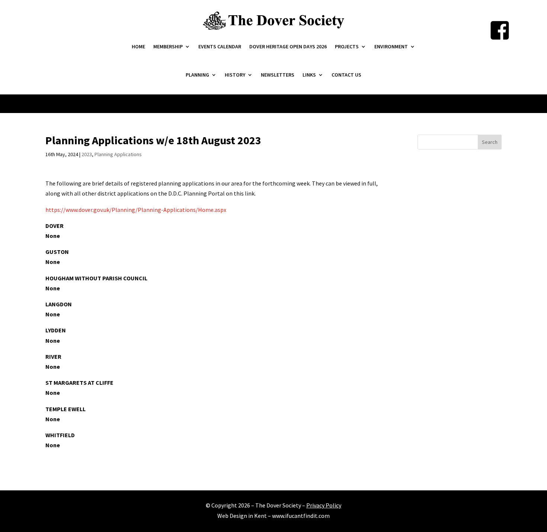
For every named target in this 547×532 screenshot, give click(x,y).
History (235, 74)
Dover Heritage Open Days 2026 (288, 46)
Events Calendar (219, 46)
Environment (391, 46)
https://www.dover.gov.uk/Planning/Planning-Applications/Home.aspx (135, 209)
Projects (347, 46)
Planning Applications (118, 154)
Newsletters (277, 74)
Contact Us (346, 74)
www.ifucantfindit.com (301, 515)
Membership (168, 46)
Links (309, 74)
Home (138, 46)
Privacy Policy (323, 505)
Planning (197, 74)
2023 (86, 154)
